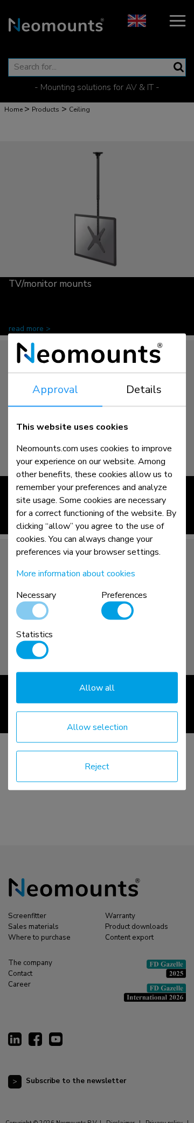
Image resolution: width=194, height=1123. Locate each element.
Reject (97, 766)
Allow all (97, 687)
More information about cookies (75, 573)
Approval (55, 389)
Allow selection (97, 727)
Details (144, 389)
